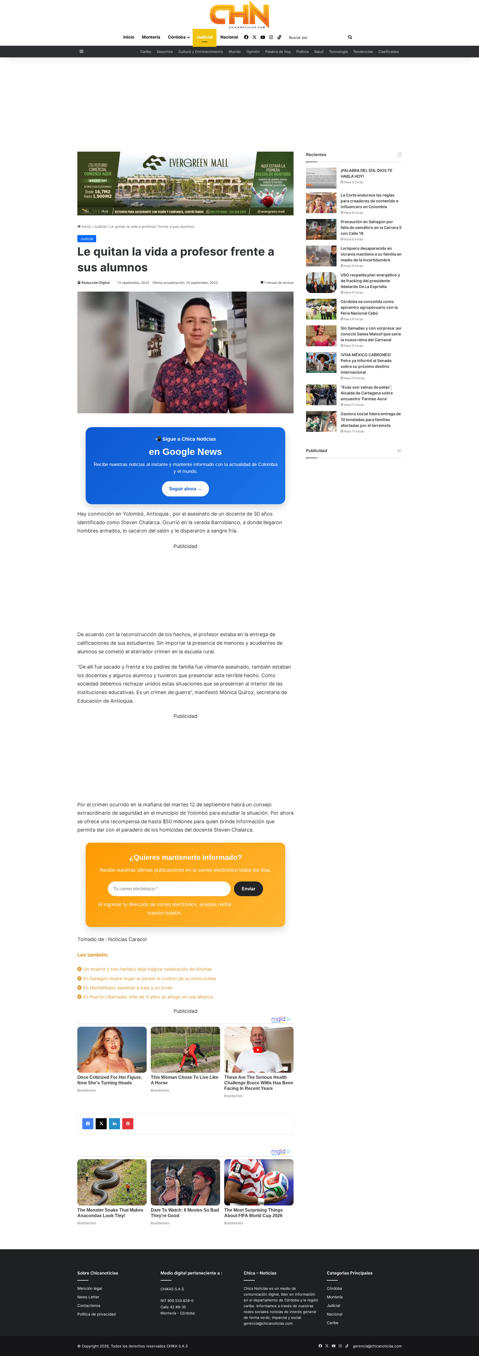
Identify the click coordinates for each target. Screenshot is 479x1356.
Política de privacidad (96, 1314)
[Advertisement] (239, 104)
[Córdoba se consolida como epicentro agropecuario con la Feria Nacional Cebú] (321, 309)
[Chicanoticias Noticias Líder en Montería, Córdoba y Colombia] (239, 14)
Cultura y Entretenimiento (201, 51)
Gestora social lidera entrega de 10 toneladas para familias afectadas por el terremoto (371, 419)
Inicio (128, 37)
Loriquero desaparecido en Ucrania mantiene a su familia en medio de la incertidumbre (371, 254)
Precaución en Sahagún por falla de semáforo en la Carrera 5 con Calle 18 (371, 227)
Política (302, 51)
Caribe (145, 51)
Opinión (253, 51)
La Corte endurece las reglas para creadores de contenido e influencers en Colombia (369, 201)
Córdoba (177, 37)
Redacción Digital (95, 283)
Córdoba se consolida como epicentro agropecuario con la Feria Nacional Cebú (369, 307)
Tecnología (338, 51)
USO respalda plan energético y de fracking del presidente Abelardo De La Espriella (370, 280)
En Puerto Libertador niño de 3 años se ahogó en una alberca (147, 997)
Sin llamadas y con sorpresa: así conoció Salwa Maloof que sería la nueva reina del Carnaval (371, 334)
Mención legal (89, 1288)
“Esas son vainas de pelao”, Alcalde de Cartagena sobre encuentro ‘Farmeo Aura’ (367, 393)
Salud (318, 51)
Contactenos (88, 1305)
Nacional (229, 37)
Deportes (165, 51)
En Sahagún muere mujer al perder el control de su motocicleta (149, 978)
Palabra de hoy (278, 51)
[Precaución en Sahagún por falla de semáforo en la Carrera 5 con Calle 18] (321, 229)
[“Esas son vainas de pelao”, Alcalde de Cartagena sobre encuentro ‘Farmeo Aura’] (321, 394)
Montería (151, 37)
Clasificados (388, 51)
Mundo (235, 51)
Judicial (205, 37)
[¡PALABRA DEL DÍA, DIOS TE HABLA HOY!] (321, 178)
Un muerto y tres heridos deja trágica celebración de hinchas (147, 969)
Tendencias (363, 51)
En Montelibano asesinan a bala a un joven (127, 987)
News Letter (88, 1297)
